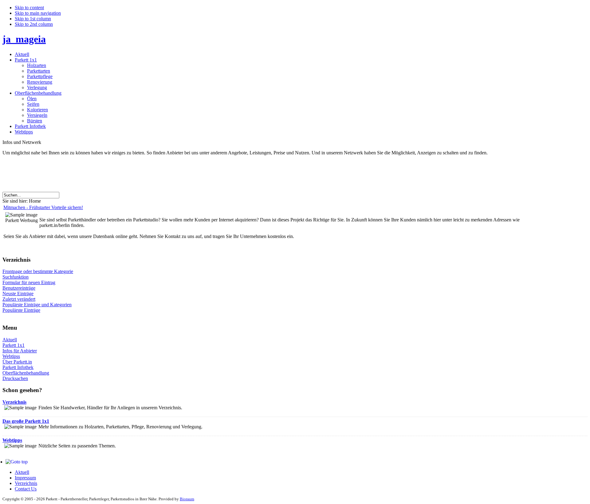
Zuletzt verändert (18, 299)
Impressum (25, 477)
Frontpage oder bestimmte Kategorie (37, 271)
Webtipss (11, 356)
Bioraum (187, 499)
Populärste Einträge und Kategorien (37, 304)
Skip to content (29, 7)
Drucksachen (15, 378)
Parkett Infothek (17, 367)
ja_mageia (24, 39)
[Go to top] (17, 461)
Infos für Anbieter (19, 350)
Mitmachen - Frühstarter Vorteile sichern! (43, 207)
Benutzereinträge (18, 288)
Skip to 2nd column (34, 24)
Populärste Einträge (21, 310)
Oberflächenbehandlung (25, 372)
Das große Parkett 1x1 (25, 421)
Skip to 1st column (33, 18)
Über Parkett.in (17, 361)
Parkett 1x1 (13, 345)
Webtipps (12, 440)
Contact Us (26, 488)
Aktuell (9, 339)
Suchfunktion (15, 277)
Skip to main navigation (38, 13)
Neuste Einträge (17, 293)
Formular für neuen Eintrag (28, 282)
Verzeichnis (14, 402)
